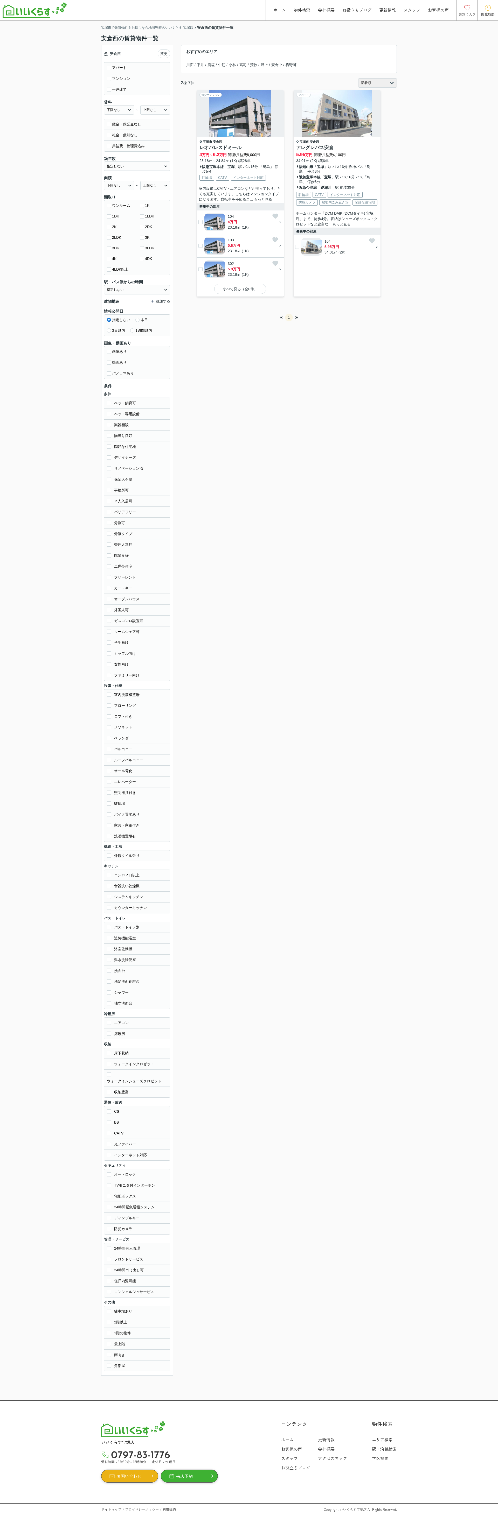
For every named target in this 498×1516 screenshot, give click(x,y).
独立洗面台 (123, 1003)
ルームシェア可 (127, 632)
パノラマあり (123, 373)
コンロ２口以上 (127, 875)
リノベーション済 (128, 468)
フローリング (125, 705)
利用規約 (169, 1509)
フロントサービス (128, 1259)
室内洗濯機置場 (127, 695)
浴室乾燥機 (123, 949)
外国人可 (121, 610)
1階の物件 (122, 1333)
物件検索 (302, 10)
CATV (118, 1133)
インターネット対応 (130, 1155)
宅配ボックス (125, 1196)
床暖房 (119, 1034)
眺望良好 (121, 555)
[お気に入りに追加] (275, 216)
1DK (115, 216)
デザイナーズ (125, 457)
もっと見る (263, 199)
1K (147, 205)
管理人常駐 (123, 544)
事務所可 (121, 490)
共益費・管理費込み (128, 146)
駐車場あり (123, 1311)
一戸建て (119, 89)
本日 (144, 320)
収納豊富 (121, 1092)
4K (114, 259)
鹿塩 (211, 65)
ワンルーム (121, 205)
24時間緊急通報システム (134, 1207)
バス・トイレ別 (127, 927)
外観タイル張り (127, 856)
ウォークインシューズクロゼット (134, 1081)
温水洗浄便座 (125, 960)
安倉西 (217, 142)
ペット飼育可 (125, 403)
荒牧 (253, 65)
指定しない (121, 320)
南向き (119, 1355)
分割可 (119, 523)
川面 (189, 65)
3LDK (149, 248)
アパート (119, 68)
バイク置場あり (127, 814)
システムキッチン (128, 897)
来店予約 (184, 1476)
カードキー (123, 588)
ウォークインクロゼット (134, 1064)
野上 (264, 65)
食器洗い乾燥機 (127, 886)
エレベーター (125, 782)
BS (116, 1122)
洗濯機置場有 (125, 836)
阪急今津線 (308, 187)
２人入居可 (123, 501)
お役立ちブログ (356, 10)
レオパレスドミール (220, 147)
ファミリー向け (127, 675)
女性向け (121, 664)
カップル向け (125, 653)
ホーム (279, 10)
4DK (148, 259)
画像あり (119, 351)
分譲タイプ (123, 534)
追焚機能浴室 (125, 938)
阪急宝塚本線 (213, 167)
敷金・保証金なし (126, 124)
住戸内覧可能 (125, 1281)
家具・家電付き (127, 825)
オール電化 (123, 771)
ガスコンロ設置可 (128, 621)
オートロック (125, 1174)
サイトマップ (111, 1509)
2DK (148, 227)
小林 (232, 65)
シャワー (121, 992)
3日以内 (118, 330)
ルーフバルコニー (128, 760)
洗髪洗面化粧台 (127, 981)
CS (116, 1111)
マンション (121, 78)
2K (114, 227)
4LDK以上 (120, 269)
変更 (164, 54)
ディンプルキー (127, 1218)
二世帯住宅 (123, 566)
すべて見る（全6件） (240, 289)
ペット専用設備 (127, 414)
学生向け (121, 642)
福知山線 (306, 167)
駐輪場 (119, 803)
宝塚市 (207, 142)
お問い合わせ (128, 1476)
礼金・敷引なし (124, 135)
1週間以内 (143, 330)
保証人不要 (123, 479)
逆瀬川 (326, 187)
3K (147, 237)
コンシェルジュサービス (134, 1292)
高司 (243, 65)
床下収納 (121, 1053)
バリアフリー (125, 512)
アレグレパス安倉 (315, 147)
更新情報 (387, 10)
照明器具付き (125, 793)
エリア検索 (382, 1439)
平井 (200, 65)
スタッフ (412, 10)
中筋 (221, 65)
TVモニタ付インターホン (134, 1185)
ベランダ (121, 738)
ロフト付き (123, 716)
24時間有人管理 (127, 1248)
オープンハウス (127, 599)
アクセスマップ (332, 1458)
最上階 (119, 1344)
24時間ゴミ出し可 (129, 1270)
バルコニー (123, 749)
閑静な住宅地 (125, 447)
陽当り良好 (123, 436)
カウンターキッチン (130, 908)
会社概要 (326, 10)
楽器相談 (121, 425)
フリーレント (125, 577)
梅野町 (291, 65)
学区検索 (380, 1458)
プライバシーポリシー (142, 1509)
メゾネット (123, 727)
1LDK (149, 216)
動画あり (119, 362)
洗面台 (119, 971)
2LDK (116, 237)
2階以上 (120, 1322)
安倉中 (276, 65)
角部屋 (119, 1366)
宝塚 (231, 167)
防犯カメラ (123, 1229)
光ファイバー (125, 1144)
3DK (115, 248)
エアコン (121, 1023)
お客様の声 (438, 10)
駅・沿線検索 (384, 1449)
